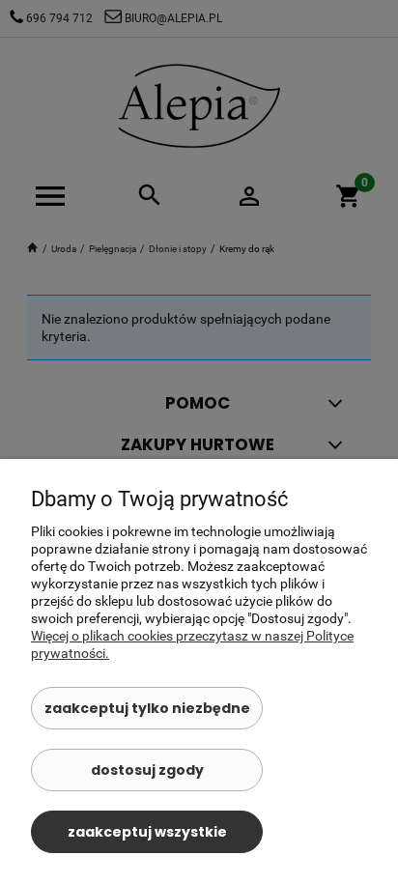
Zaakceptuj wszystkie (147, 831)
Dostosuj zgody (147, 770)
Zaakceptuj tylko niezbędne (147, 708)
